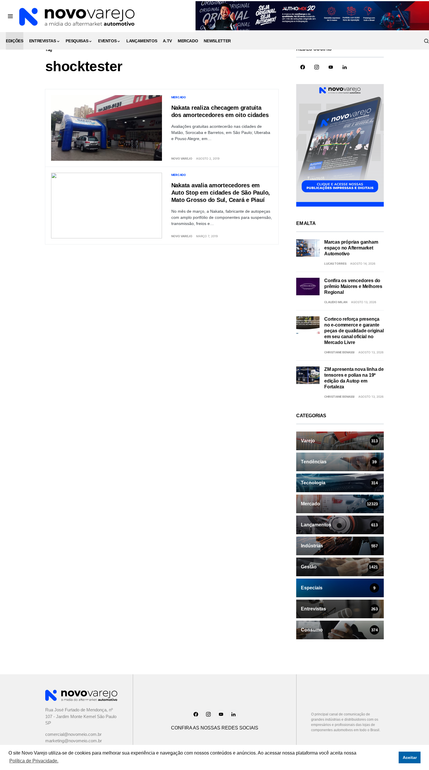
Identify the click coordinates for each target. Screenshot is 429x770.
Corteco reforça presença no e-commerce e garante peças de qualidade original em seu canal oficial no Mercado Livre (354, 331)
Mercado (178, 97)
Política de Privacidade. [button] (33, 760)
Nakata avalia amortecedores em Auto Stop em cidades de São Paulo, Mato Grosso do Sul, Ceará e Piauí (220, 192)
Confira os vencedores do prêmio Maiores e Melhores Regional (353, 286)
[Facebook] (302, 67)
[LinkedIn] (344, 67)
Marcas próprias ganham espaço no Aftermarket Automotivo (351, 248)
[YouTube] (330, 67)
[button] (10, 16)
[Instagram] (316, 67)
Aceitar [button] (410, 757)
